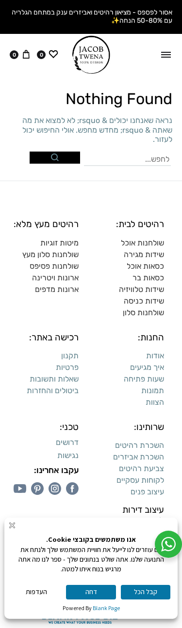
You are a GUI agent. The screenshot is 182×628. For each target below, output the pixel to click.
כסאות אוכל (145, 266)
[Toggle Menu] (166, 55)
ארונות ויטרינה (55, 277)
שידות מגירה (144, 254)
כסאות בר (148, 277)
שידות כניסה (144, 301)
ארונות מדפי (59, 289)
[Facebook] (72, 488)
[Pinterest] (37, 488)
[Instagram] (55, 488)
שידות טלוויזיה (141, 289)
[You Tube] (20, 488)
